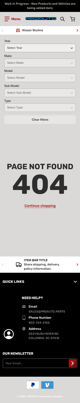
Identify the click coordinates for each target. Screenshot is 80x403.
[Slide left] (2, 30)
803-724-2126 (39, 322)
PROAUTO (33, 396)
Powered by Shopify (51, 396)
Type (7, 100)
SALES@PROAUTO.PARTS (47, 311)
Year (7, 41)
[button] (12, 19)
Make (8, 56)
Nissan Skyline (32, 30)
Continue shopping (40, 206)
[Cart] (72, 19)
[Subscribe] (73, 363)
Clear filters (40, 119)
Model (8, 71)
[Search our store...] (62, 19)
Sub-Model (11, 85)
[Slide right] (77, 30)
